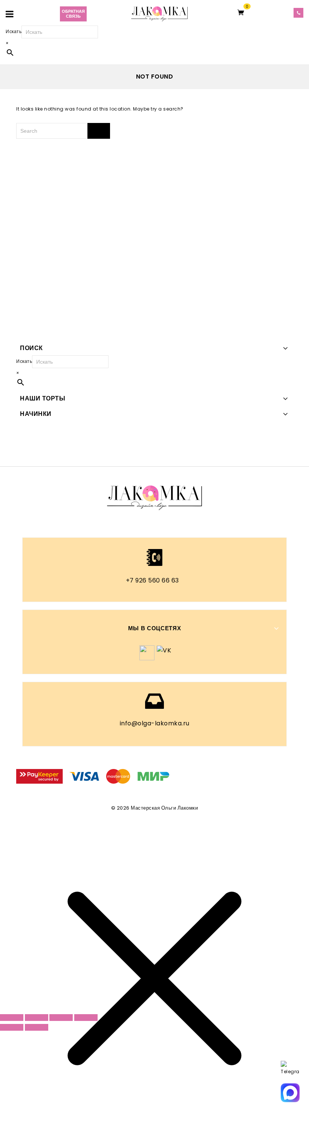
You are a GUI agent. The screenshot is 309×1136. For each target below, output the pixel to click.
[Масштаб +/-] (11, 1017)
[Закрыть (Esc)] (86, 1017)
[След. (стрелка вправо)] (36, 1027)
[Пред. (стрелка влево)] (11, 1027)
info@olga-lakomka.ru (155, 723)
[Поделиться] (61, 1017)
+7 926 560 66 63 (152, 580)
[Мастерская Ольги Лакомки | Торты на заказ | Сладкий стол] (159, 13)
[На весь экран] (36, 1017)
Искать (13, 31)
